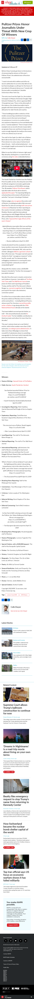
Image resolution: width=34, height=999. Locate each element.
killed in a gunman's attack (22, 251)
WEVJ (4, 975)
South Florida (20, 385)
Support (28, 2)
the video (15, 157)
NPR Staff (5, 884)
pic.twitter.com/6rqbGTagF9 (17, 522)
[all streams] (32, 997)
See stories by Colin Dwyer (19, 611)
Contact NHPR (7, 953)
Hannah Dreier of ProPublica (22, 381)
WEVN (5, 977)
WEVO (5, 978)
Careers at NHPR (7, 960)
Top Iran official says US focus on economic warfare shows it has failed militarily (16, 876)
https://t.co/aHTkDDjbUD (17, 395)
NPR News (24, 595)
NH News (15, 628)
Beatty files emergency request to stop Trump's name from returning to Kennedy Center (16, 801)
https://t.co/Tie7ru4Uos (14, 233)
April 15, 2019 (24, 241)
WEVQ (5, 979)
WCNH (5, 970)
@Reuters (9, 226)
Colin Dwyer (11, 38)
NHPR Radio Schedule (9, 957)
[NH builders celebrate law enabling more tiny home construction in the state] (7, 643)
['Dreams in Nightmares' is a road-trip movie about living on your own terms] (16, 736)
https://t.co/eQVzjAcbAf (17, 231)
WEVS (5, 981)
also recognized (16, 201)
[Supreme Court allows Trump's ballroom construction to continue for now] (16, 695)
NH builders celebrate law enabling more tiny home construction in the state (20, 644)
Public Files (6, 967)
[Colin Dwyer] (5, 609)
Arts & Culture (16, 652)
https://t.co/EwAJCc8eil (17, 427)
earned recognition (15, 288)
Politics (15, 665)
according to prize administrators (19, 328)
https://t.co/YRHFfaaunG (18, 235)
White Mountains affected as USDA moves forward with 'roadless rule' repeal (21, 669)
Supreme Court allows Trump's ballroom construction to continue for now (16, 709)
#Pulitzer (10, 471)
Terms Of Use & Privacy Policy (11, 964)
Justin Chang (6, 758)
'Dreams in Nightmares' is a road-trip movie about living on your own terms (16, 751)
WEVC (5, 971)
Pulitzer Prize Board (18, 188)
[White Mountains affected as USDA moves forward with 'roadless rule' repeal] (7, 668)
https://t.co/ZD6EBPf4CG (17, 520)
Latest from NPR (12, 595)
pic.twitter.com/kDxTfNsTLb (17, 237)
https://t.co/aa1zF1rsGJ (17, 473)
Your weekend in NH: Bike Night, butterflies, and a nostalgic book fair (22, 656)
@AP (4, 471)
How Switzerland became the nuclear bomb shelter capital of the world (15, 828)
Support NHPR (13, 925)
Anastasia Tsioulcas (8, 808)
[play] (2, 997)
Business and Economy (19, 640)
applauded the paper (8, 193)
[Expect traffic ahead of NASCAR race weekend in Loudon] (7, 631)
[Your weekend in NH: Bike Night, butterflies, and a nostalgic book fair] (7, 655)
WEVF (5, 973)
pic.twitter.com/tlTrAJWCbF (17, 397)
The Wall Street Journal (19, 281)
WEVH (5, 974)
